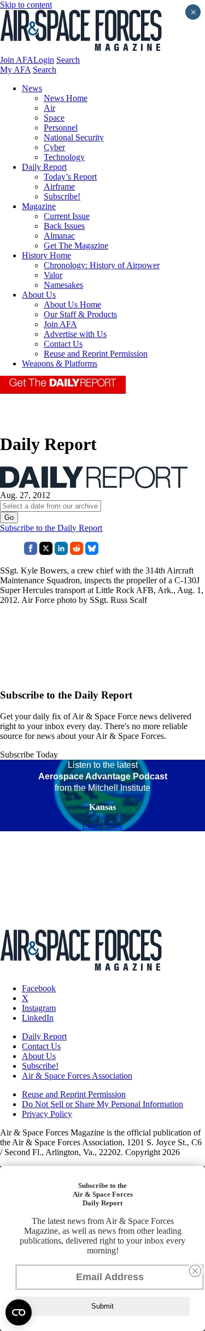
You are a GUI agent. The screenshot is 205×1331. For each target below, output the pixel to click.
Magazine (39, 206)
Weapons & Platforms (59, 363)
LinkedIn (38, 1017)
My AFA (15, 69)
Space (54, 117)
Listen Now (102, 826)
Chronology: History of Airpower (102, 265)
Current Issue (67, 216)
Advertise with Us (75, 334)
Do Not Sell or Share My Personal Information (102, 1104)
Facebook (39, 988)
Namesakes (63, 284)
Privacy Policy (47, 1114)
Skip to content (26, 4)
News (32, 88)
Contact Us (63, 343)
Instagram (39, 1008)
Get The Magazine (76, 245)
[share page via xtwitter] (45, 552)
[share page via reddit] (76, 552)
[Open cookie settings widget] (18, 1312)
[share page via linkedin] (61, 552)
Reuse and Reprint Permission (96, 353)
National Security (74, 137)
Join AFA (16, 59)
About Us (39, 294)
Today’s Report (70, 176)
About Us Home (72, 304)
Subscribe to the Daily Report (51, 528)
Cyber (54, 147)
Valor (53, 275)
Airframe (59, 186)
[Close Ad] (195, 1270)
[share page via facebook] (30, 552)
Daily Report (44, 166)
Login (43, 59)
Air (49, 108)
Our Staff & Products (80, 314)
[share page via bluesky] (91, 552)
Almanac (59, 235)
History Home (46, 255)
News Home (65, 98)
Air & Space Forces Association (77, 1075)
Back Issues (64, 225)
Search (68, 59)
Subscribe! (62, 196)
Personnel (61, 127)
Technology (64, 157)
